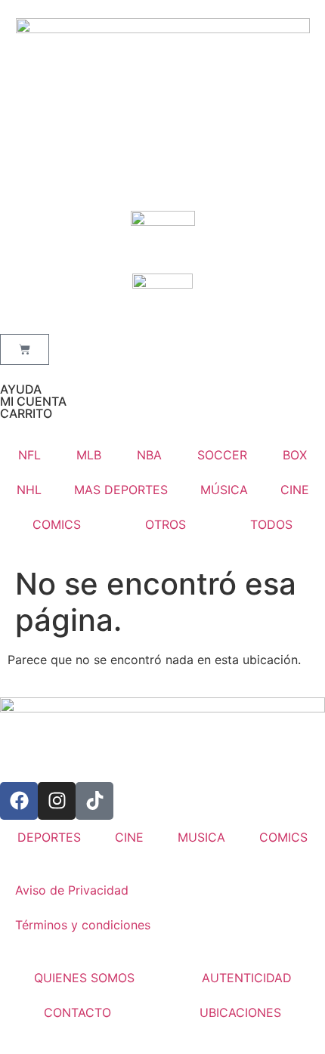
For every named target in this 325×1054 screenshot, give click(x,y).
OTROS (165, 524)
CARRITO (26, 413)
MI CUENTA (33, 401)
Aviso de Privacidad (71, 890)
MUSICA (201, 837)
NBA (149, 454)
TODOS (271, 524)
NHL (29, 489)
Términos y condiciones (82, 924)
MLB (88, 454)
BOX (295, 454)
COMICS (56, 524)
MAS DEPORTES (121, 489)
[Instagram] (57, 801)
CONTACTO (77, 1012)
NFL (29, 454)
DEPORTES (49, 837)
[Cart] (24, 349)
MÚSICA (224, 489)
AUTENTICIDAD (247, 977)
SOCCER (222, 454)
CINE (294, 489)
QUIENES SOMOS (84, 977)
